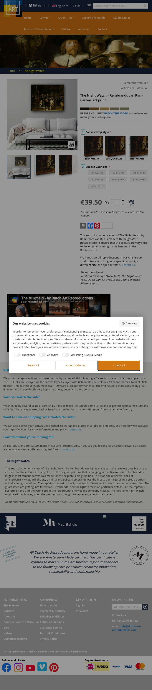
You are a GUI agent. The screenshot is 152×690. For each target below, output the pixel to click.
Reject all (33, 365)
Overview (131, 323)
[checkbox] (24, 355)
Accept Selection (76, 365)
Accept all (119, 365)
